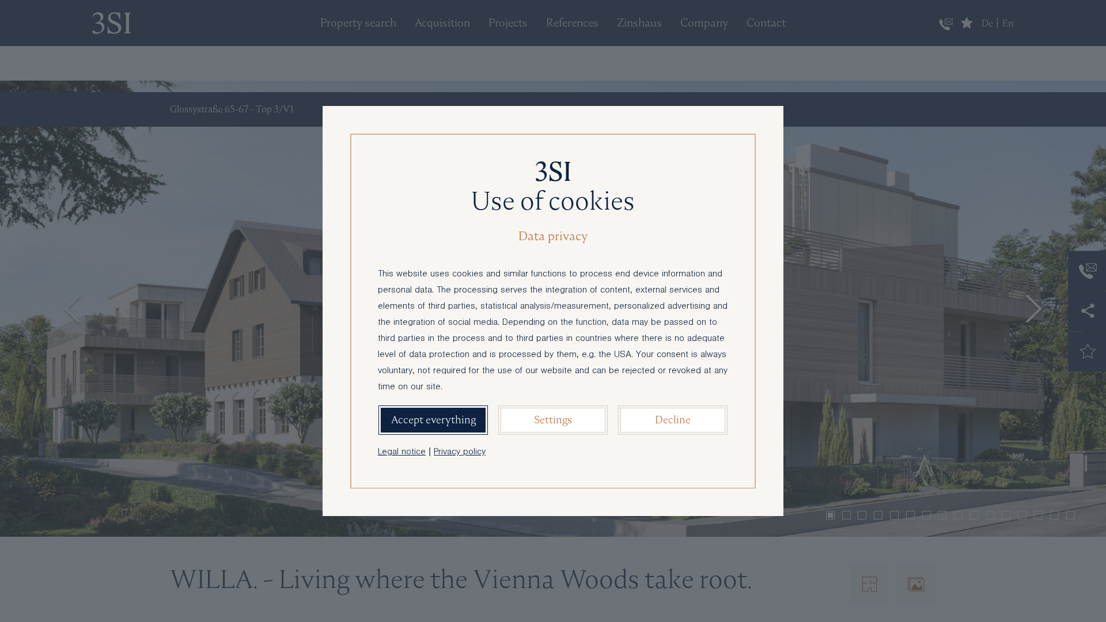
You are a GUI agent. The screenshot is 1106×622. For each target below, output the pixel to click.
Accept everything (433, 419)
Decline (673, 419)
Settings (553, 419)
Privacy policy (460, 452)
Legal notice (402, 452)
